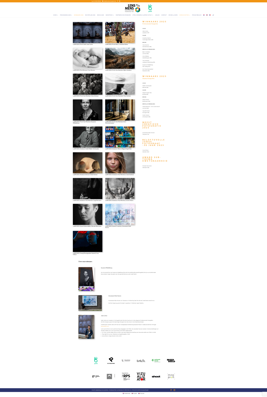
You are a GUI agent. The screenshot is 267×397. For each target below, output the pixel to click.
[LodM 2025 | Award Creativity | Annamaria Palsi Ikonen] (120, 224)
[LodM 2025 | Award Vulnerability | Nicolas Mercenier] (87, 224)
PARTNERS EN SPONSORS (123, 15)
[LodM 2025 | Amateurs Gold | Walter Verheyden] (87, 147)
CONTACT (164, 15)
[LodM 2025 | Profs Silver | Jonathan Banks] (120, 42)
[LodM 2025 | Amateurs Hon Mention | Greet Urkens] (120, 198)
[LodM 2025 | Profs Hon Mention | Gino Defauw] (87, 94)
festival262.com (105, 326)
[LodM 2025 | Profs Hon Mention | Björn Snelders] (120, 68)
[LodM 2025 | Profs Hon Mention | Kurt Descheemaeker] (120, 120)
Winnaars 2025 (78, 15)
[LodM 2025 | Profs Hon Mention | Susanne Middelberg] (87, 120)
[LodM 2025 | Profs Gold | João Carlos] (87, 42)
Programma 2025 (65, 15)
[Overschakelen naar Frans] (210, 16)
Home (55, 15)
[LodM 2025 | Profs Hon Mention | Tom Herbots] (120, 94)
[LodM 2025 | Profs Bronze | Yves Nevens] (87, 68)
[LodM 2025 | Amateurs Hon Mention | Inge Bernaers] (87, 198)
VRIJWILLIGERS (173, 15)
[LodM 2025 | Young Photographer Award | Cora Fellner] (87, 251)
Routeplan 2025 (90, 15)
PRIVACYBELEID (196, 15)
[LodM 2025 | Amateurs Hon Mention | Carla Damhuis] (120, 173)
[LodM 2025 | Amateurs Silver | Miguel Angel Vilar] (120, 147)
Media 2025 (100, 15)
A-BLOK (157, 15)
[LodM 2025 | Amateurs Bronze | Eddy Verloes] (87, 173)
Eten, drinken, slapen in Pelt (142, 15)
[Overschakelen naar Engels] (207, 16)
